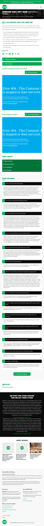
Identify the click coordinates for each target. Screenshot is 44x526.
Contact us (25, 498)
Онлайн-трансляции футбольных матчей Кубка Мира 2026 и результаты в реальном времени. (21, 457)
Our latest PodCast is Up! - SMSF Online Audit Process (22, 2)
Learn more (4, 501)
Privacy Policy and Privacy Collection (9, 509)
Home (3, 16)
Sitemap (3, 517)
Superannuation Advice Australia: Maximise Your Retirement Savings (35, 456)
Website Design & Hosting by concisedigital (25, 522)
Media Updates (8, 63)
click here (13, 266)
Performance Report (33, 72)
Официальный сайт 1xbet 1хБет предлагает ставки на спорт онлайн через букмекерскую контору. (7, 457)
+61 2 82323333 (23, 345)
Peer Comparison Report (34, 114)
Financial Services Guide (7, 507)
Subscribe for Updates (10, 59)
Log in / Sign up (38, 1)
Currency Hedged (15, 16)
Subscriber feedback (6, 515)
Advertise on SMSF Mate (27, 500)
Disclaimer (4, 511)
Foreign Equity (8, 16)
